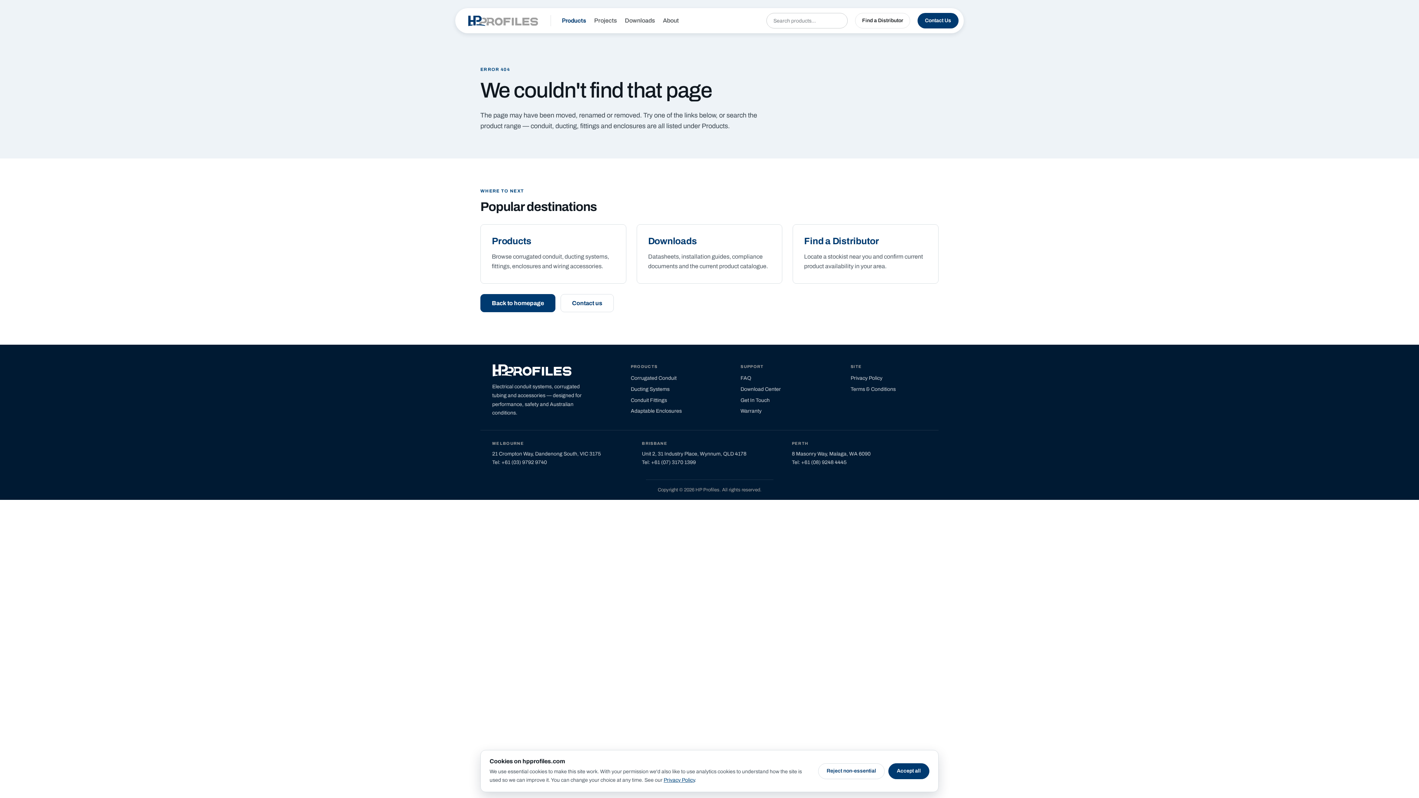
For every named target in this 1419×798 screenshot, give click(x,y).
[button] (882, 20)
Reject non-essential (851, 771)
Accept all (909, 771)
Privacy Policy (679, 780)
